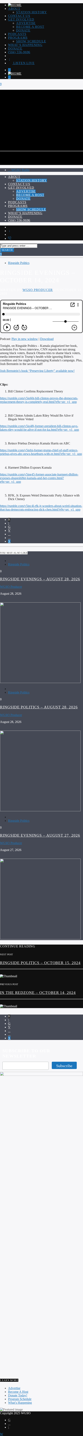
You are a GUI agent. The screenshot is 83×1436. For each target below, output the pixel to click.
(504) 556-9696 (19, 52)
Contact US (19, 16)
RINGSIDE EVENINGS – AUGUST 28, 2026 (40, 579)
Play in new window (24, 339)
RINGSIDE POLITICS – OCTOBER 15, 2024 (40, 963)
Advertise (26, 23)
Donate (23, 30)
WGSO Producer (38, 290)
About (14, 8)
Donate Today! (17, 1395)
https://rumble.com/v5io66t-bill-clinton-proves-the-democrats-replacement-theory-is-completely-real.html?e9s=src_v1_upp (39, 400)
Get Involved (21, 19)
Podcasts (17, 34)
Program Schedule (19, 1399)
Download (47, 339)
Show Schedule (31, 41)
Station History (31, 12)
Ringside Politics (18, 263)
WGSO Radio (19, 170)
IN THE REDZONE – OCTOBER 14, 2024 (38, 993)
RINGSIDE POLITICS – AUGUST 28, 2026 (39, 707)
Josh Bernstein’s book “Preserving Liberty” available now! (37, 370)
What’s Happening (25, 45)
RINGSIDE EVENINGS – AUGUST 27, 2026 (40, 835)
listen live (23, 63)
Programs (17, 37)
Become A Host (30, 26)
